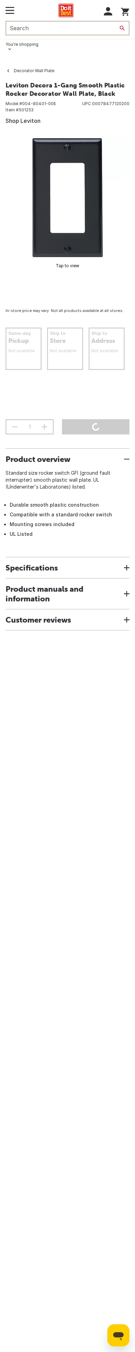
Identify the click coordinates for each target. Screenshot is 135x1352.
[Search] (122, 28)
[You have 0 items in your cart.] (125, 10)
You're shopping (22, 44)
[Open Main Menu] (10, 10)
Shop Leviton (23, 120)
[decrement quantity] (15, 426)
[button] (108, 11)
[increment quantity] (44, 426)
